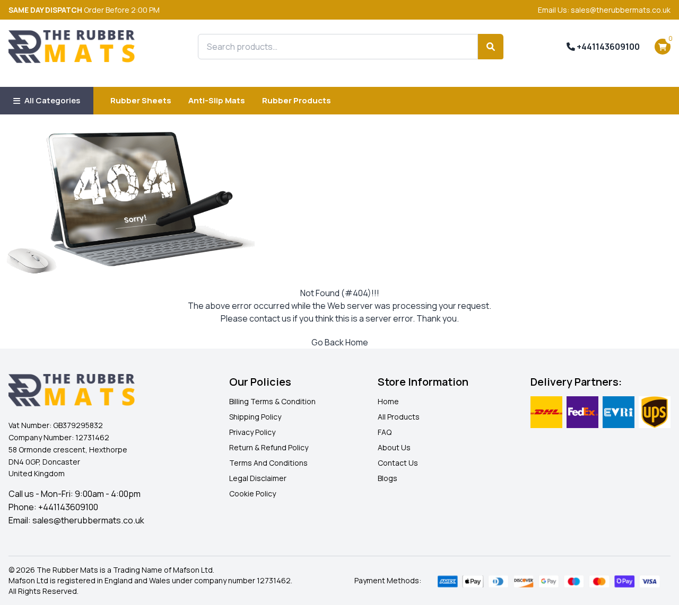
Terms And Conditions (268, 463)
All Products (399, 417)
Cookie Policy (252, 493)
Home (388, 401)
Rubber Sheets (140, 100)
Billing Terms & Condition (272, 401)
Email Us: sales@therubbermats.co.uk (604, 10)
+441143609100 (607, 46)
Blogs (387, 478)
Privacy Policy (252, 432)
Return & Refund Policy (268, 447)
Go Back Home (339, 342)
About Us (394, 447)
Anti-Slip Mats (216, 100)
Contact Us (398, 463)
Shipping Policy (255, 417)
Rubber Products (296, 100)
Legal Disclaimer (257, 478)
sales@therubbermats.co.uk (88, 520)
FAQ (384, 432)
